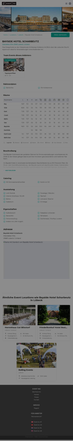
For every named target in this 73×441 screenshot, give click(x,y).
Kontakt (36, 400)
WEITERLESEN (10, 170)
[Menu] (66, 3)
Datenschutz (43, 437)
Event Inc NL (38, 428)
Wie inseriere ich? (36, 416)
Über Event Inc (36, 392)
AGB (35, 437)
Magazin (36, 408)
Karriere (36, 394)
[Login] (70, 3)
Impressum (29, 437)
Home (5, 35)
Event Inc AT (38, 422)
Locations (13, 35)
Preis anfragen (60, 35)
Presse (36, 397)
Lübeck (20, 35)
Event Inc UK (38, 431)
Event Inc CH (38, 425)
